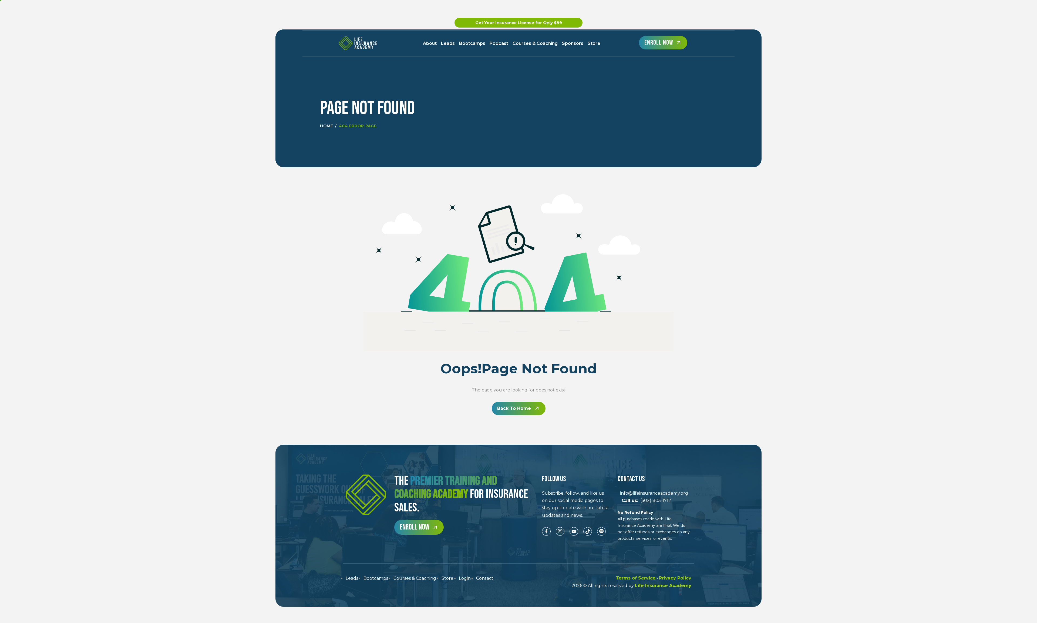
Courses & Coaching (535, 43)
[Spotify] (601, 531)
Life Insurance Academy (663, 585)
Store (594, 43)
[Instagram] (560, 531)
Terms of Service (636, 578)
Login (465, 578)
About (430, 43)
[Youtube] (574, 531)
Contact (484, 578)
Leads (448, 43)
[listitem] (576, 504)
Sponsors (572, 43)
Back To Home (514, 408)
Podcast (499, 43)
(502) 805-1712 (644, 500)
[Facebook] (546, 531)
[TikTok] (587, 531)
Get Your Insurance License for (518, 22)
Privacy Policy (675, 578)
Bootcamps (472, 43)
